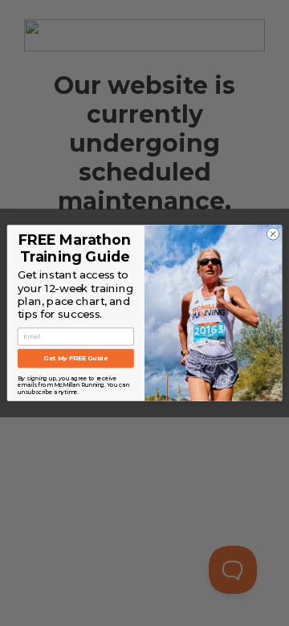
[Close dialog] (273, 234)
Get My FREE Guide (75, 359)
